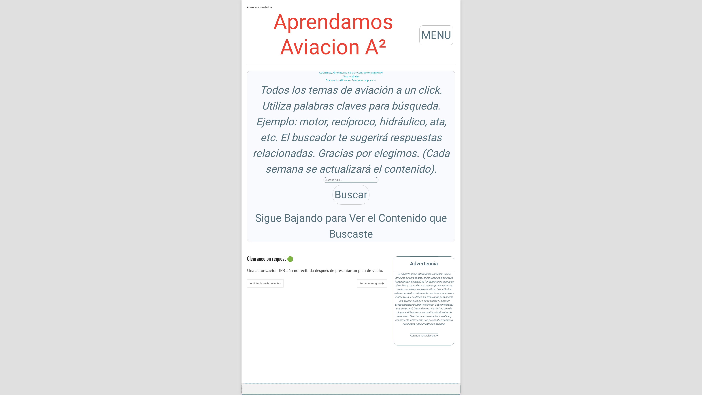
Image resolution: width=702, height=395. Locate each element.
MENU (436, 35)
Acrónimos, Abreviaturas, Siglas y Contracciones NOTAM (351, 72)
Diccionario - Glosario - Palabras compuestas (351, 80)
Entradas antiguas (371, 283)
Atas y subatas (351, 76)
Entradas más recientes (267, 283)
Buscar (351, 195)
